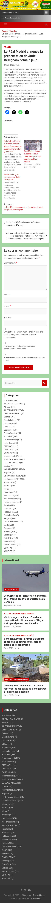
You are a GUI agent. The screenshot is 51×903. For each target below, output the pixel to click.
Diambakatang (10, 420)
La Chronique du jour (13, 476)
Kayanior (7, 472)
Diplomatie (8, 423)
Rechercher (44, 383)
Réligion (7, 518)
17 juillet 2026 (9, 605)
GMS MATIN (9, 446)
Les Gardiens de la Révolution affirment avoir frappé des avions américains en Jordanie (25, 598)
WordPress (35, 898)
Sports (7, 47)
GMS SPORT (9, 449)
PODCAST (8, 508)
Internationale (10, 456)
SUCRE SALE (9, 538)
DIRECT (7, 426)
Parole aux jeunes (11, 502)
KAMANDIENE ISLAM (13, 469)
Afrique (7, 407)
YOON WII (8, 548)
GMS (17, 65)
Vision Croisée (10, 544)
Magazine (8, 482)
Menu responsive (46, 12)
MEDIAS (7, 485)
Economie (8, 430)
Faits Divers (9, 443)
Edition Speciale (10, 433)
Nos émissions (10, 499)
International (11, 560)
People (7, 505)
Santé (6, 525)
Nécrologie (8, 492)
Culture (7, 417)
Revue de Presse (11, 522)
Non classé (9, 495)
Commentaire (10, 263)
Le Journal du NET (12, 479)
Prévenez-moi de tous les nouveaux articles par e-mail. (24, 358)
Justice (7, 466)
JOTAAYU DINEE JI (12, 463)
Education (8, 436)
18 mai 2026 (9, 627)
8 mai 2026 (8, 648)
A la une (7, 400)
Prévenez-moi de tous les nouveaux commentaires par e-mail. (19, 347)
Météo (6, 489)
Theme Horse (39, 895)
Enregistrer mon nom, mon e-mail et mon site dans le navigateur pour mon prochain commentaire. (23, 335)
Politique (7, 512)
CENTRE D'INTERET (12, 413)
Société (7, 531)
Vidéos (7, 541)
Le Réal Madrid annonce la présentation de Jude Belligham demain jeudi (24, 208)
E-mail (7, 306)
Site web (7, 317)
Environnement (10, 440)
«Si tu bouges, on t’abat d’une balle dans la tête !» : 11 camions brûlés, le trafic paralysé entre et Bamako (23, 620)
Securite (7, 528)
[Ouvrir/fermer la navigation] (5, 25)
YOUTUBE (8, 551)
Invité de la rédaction (13, 459)
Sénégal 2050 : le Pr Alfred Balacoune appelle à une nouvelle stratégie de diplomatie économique (24, 641)
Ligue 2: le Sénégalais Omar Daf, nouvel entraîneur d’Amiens (23, 223)
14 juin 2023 (9, 65)
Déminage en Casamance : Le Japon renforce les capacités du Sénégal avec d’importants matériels (25, 688)
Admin (18, 627)
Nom (7, 294)
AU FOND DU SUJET (12, 410)
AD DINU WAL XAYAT (13, 404)
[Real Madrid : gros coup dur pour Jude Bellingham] (14, 186)
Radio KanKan (10, 515)
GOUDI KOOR (9, 453)
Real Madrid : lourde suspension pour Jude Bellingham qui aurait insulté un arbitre (32, 156)
